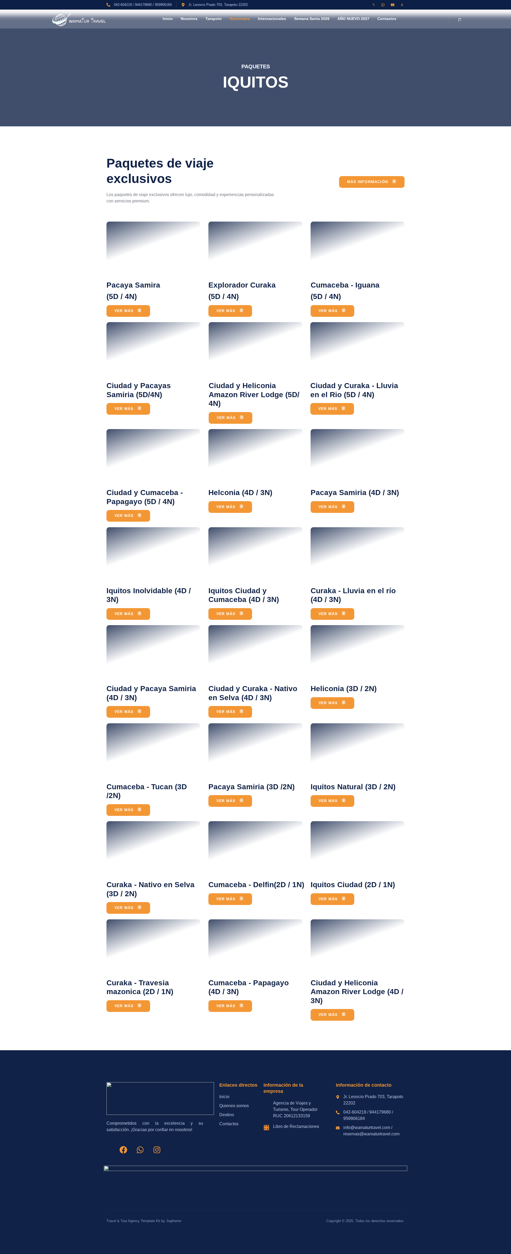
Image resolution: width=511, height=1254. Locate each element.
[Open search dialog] (456, 19)
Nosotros (189, 18)
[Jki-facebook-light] (373, 4)
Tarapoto (213, 18)
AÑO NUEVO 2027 (353, 18)
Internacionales (272, 18)
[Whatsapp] (383, 4)
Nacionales (240, 18)
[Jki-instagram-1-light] (402, 4)
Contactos (386, 18)
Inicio (168, 18)
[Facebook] (123, 1150)
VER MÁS (123, 311)
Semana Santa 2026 (311, 18)
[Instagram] (156, 1150)
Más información (367, 182)
